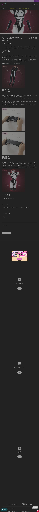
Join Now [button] (19, 259)
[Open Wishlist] (38, 511)
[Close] (26, 252)
